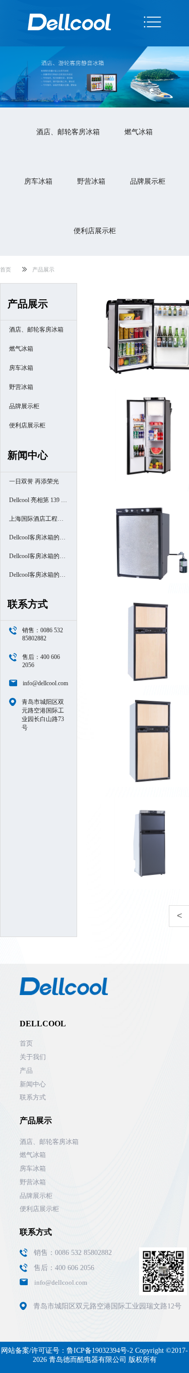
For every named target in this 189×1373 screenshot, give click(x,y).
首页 (5, 269)
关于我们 (33, 1057)
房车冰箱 (38, 181)
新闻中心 (33, 1084)
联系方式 (33, 1097)
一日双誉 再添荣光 (34, 481)
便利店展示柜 (95, 231)
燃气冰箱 (138, 132)
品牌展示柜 (147, 181)
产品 (26, 1070)
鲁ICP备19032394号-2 (100, 1350)
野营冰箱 (91, 181)
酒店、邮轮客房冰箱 (68, 132)
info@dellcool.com (45, 683)
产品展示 (43, 269)
